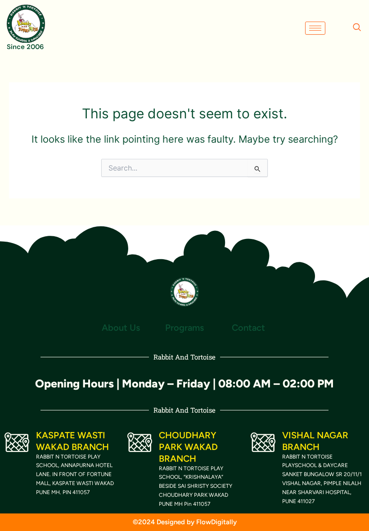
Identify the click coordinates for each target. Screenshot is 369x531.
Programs (184, 327)
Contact (248, 327)
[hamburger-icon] (315, 28)
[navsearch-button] (357, 28)
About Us (121, 327)
